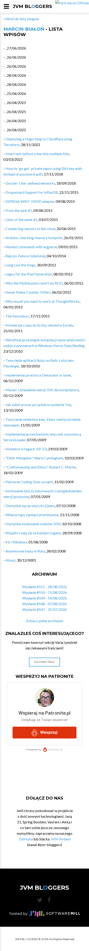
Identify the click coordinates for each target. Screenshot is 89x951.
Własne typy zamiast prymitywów (32, 515)
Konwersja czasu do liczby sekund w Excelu (39, 325)
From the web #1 (18, 210)
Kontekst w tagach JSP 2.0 (26, 449)
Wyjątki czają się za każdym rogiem (33, 533)
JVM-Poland (60, 839)
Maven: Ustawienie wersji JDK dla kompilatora (42, 390)
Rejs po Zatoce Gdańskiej (25, 256)
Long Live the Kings (20, 265)
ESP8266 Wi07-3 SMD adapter (29, 201)
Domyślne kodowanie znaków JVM (33, 524)
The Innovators (17, 316)
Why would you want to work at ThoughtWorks (42, 301)
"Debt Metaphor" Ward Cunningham (34, 458)
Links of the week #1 (21, 219)
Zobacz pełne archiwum (44, 621)
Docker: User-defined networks (30, 183)
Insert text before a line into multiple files (37, 153)
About (10, 560)
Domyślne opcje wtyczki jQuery (30, 505)
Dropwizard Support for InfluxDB (31, 192)
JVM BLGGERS (32, 6)
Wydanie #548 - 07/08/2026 (44, 604)
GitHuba (26, 839)
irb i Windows (16, 542)
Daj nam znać (44, 662)
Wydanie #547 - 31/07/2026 (44, 609)
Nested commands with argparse (31, 247)
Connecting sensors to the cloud (30, 228)
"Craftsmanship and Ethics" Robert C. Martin (40, 467)
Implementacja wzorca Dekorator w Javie (38, 375)
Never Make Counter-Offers (28, 292)
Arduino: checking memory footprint (34, 237)
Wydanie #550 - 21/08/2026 (44, 592)
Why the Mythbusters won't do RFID (34, 283)
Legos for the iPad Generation (28, 274)
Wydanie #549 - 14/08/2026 (44, 598)
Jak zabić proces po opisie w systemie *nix (38, 404)
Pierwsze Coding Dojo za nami (29, 482)
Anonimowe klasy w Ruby (25, 551)
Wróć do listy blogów (22, 19)
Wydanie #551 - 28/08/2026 (44, 586)
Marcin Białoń (23, 29)
